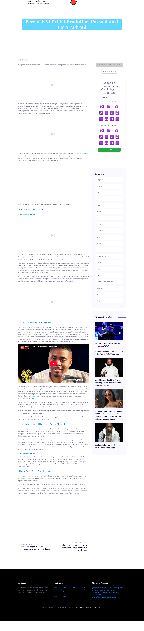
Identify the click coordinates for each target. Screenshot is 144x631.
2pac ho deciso (97, 595)
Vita (55, 596)
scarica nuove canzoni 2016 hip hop (103, 590)
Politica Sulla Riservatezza (83, 607)
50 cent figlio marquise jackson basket (104, 597)
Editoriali (23, 59)
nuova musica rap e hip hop (32, 209)
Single (45, 1)
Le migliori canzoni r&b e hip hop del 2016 (105, 592)
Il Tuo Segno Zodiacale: (109, 101)
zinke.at (70, 607)
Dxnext (65, 596)
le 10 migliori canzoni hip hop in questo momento (42, 424)
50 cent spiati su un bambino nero (35, 471)
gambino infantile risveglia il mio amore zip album (107, 588)
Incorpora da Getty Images (26, 214)
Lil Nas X (33, 398)
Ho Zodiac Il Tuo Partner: (109, 125)
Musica (38, 1)
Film (73, 587)
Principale (29, 1)
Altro (64, 587)
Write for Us (96, 607)
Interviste (31, 3)
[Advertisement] (53, 179)
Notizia (65, 592)
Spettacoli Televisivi (43, 3)
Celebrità (83, 587)
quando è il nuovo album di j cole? (35, 322)
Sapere (109, 150)
